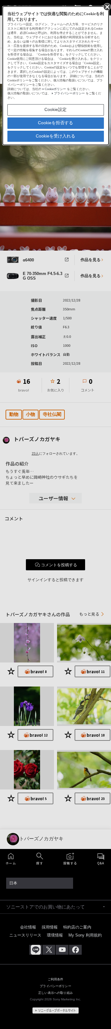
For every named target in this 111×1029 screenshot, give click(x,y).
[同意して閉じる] (106, 6)
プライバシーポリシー (69, 93)
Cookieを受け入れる (55, 135)
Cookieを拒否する (55, 122)
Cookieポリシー (55, 89)
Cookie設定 (55, 109)
